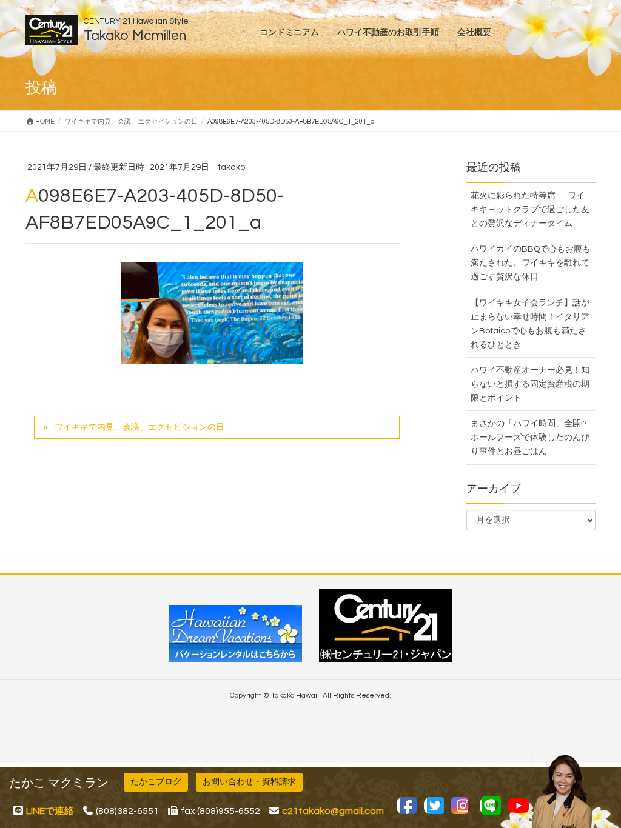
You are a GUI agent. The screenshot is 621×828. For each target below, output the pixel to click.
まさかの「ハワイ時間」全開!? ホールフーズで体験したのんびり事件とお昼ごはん (530, 437)
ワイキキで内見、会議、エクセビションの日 (139, 427)
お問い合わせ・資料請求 (249, 782)
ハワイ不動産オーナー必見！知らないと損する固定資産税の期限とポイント (530, 384)
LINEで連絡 (50, 811)
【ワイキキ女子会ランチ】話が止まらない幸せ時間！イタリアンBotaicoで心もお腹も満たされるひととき (530, 324)
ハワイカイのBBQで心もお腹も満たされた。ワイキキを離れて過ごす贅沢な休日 (531, 263)
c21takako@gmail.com (333, 811)
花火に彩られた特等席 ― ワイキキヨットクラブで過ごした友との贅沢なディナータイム (530, 210)
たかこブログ (155, 782)
